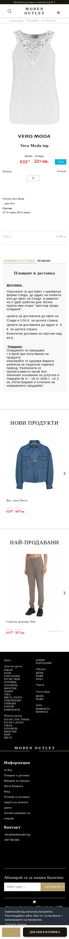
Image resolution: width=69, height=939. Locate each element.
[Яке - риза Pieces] (34, 465)
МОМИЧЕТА (43, 709)
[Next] (64, 473)
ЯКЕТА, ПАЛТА (13, 697)
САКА (7, 694)
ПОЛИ (7, 673)
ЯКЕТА (8, 737)
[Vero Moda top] (34, 126)
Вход (7, 791)
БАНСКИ (9, 706)
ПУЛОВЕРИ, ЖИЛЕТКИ (11, 687)
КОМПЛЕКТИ (12, 709)
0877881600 (12, 839)
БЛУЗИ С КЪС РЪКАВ (16, 719)
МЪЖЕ (40, 676)
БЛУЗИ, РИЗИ (12, 679)
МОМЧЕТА (42, 712)
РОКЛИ (8, 670)
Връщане (44, 261)
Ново (7, 660)
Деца (39, 705)
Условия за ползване (17, 796)
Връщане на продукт (17, 780)
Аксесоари (43, 691)
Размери (61, 171)
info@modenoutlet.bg (17, 834)
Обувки (41, 669)
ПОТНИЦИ (32, 21)
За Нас (8, 770)
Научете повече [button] (16, 924)
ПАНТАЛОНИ (12, 676)
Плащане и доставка (19, 260)
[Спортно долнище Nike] (34, 586)
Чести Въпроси (13, 786)
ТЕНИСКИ (10, 703)
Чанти (40, 684)
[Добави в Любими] (11, 932)
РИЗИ (7, 734)
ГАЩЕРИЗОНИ (12, 700)
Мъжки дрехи (13, 715)
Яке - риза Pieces (16, 500)
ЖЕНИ (39, 673)
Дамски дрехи (17, 21)
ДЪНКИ (8, 691)
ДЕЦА (39, 679)
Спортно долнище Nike (21, 621)
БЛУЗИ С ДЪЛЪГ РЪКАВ (14, 724)
